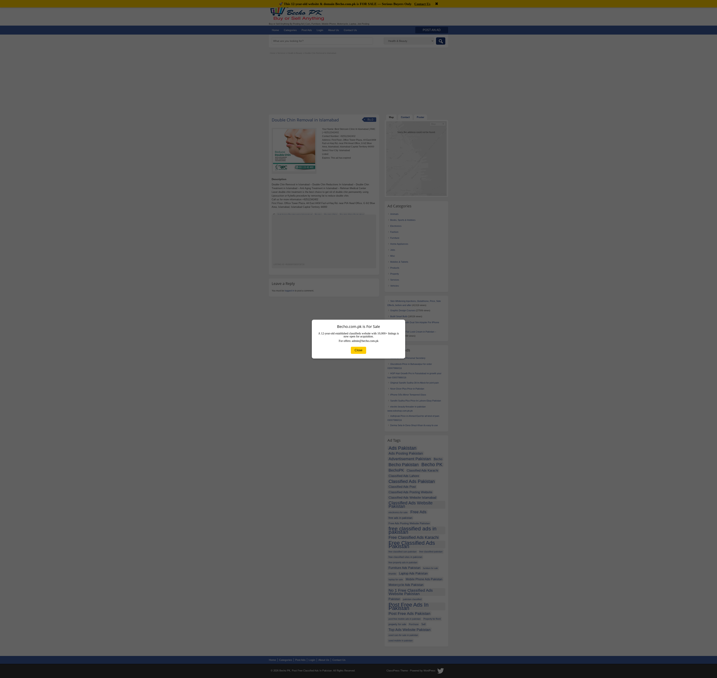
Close (358, 350)
